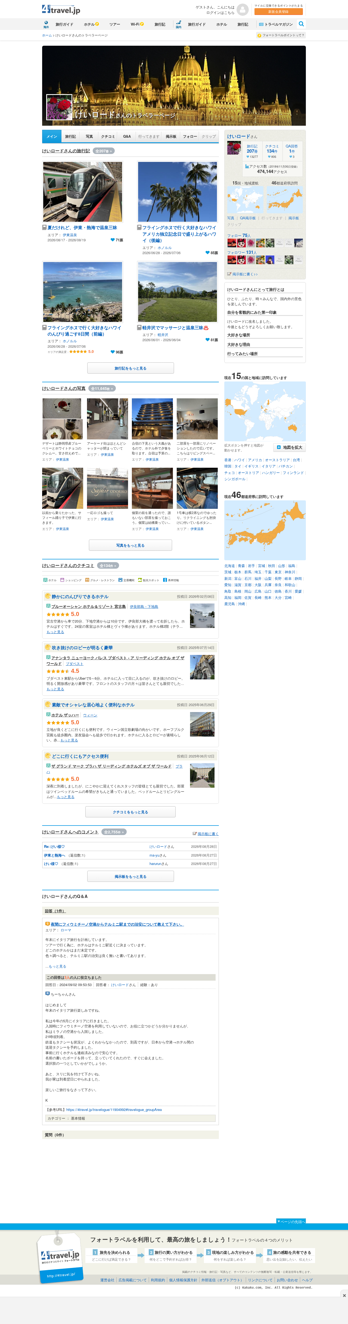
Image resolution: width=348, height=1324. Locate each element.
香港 (227, 459)
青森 (241, 565)
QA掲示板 (248, 217)
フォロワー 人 (242, 252)
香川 (288, 591)
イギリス (251, 466)
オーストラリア (277, 459)
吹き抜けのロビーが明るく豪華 (82, 647)
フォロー (190, 136)
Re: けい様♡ (54, 846)
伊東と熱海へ (54, 855)
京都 (247, 584)
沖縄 (241, 603)
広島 (258, 591)
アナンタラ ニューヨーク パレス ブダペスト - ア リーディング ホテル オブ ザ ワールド (115, 660)
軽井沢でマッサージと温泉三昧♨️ (175, 327)
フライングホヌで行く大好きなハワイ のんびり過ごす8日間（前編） (87, 330)
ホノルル (165, 247)
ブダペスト (74, 663)
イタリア (269, 466)
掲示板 (171, 136)
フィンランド (293, 472)
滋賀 (237, 584)
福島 (291, 565)
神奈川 (290, 571)
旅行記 (160, 24)
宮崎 (288, 597)
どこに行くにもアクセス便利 (80, 756)
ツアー (115, 24)
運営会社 (107, 1279)
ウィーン (90, 715)
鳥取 (227, 591)
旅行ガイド (64, 24)
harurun (155, 863)
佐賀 (247, 597)
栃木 (237, 571)
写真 (89, 136)
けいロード (158, 846)
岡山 (247, 591)
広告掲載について (133, 1279)
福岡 (237, 597)
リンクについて (260, 1279)
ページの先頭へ (293, 1221)
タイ (237, 466)
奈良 (278, 584)
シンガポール (235, 478)
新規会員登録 (278, 11)
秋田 (271, 565)
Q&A (127, 136)
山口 (268, 591)
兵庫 (268, 584)
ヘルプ (307, 1279)
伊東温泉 (70, 234)
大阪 (258, 584)
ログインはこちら (220, 12)
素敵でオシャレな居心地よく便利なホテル (93, 704)
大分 (278, 597)
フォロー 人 (239, 235)
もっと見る (55, 631)
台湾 (296, 459)
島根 (237, 591)
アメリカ (255, 459)
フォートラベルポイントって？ (283, 35)
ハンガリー (271, 472)
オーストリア (248, 472)
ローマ (66, 929)
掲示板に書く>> (245, 273)
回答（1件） (55, 910)
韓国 (227, 466)
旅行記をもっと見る (131, 368)
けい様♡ (51, 863)
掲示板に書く (208, 833)
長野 (278, 578)
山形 (281, 565)
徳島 (278, 591)
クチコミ (108, 136)
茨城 (227, 571)
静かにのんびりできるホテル (80, 596)
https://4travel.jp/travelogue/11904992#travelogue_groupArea (114, 1109)
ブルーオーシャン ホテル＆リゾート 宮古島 (88, 606)
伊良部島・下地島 (144, 606)
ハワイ (239, 459)
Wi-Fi (135, 24)
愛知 (227, 584)
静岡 (298, 578)
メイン (51, 136)
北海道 (229, 565)
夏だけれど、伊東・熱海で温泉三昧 (82, 227)
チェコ (229, 472)
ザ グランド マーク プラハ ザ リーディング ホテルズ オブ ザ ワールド (111, 766)
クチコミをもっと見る (130, 811)
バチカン (286, 466)
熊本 (268, 597)
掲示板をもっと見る (131, 876)
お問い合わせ (287, 1279)
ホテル (89, 24)
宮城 (261, 565)
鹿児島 (229, 603)
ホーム (47, 35)
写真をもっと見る (130, 545)
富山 (237, 578)
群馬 (247, 571)
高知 (227, 597)
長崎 (258, 597)
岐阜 (288, 578)
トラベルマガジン (279, 24)
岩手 (251, 565)
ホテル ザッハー (65, 715)
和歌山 (290, 584)
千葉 (268, 571)
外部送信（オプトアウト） (222, 1279)
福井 (258, 578)
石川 (247, 578)
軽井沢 (163, 334)
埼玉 (258, 571)
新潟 (227, 578)
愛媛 (298, 591)
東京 (278, 571)
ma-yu (154, 855)
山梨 (268, 578)
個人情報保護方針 (183, 1279)
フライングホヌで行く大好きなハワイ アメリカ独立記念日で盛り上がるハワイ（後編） (181, 233)
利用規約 (158, 1279)
